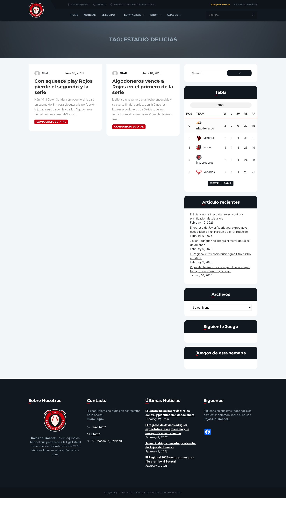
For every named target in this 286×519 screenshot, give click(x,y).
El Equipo (108, 14)
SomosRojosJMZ (80, 4)
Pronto (95, 434)
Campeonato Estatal (51, 121)
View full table (221, 183)
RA (253, 113)
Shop (154, 14)
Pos (189, 113)
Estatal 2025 (132, 14)
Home (74, 14)
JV (238, 113)
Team (200, 113)
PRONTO (101, 4)
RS (246, 113)
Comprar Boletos (220, 4)
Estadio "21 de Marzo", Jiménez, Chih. (134, 4)
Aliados (172, 14)
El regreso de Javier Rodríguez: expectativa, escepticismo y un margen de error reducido (167, 429)
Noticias (90, 14)
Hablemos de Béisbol (245, 4)
